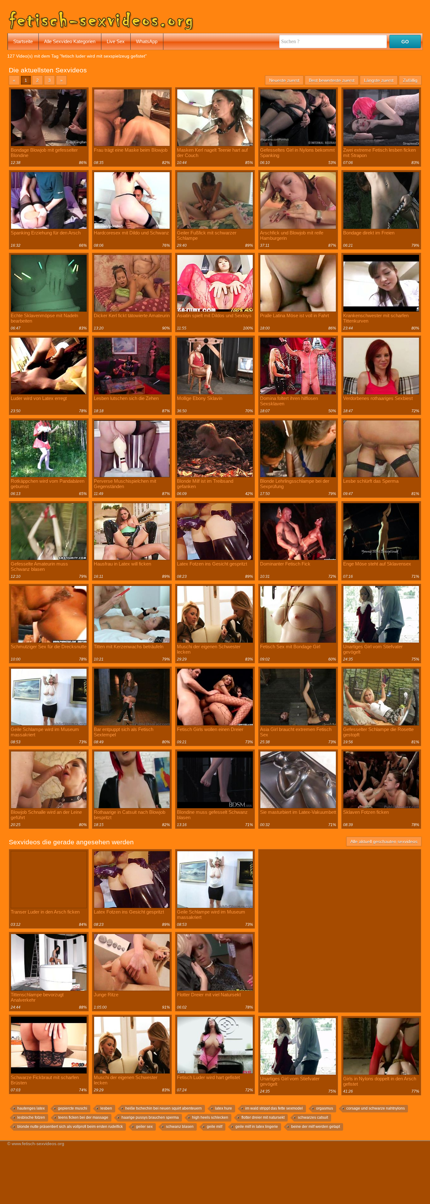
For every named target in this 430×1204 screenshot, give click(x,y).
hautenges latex (31, 1108)
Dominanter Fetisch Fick (285, 563)
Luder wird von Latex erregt (39, 398)
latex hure (223, 1108)
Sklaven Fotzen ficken (366, 812)
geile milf (214, 1126)
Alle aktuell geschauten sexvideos (383, 841)
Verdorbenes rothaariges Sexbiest (378, 398)
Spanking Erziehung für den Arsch (46, 232)
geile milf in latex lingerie (256, 1126)
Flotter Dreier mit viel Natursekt (209, 994)
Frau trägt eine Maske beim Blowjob (130, 150)
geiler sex (144, 1126)
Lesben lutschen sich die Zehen (126, 398)
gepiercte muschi (72, 1108)
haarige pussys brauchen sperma (150, 1117)
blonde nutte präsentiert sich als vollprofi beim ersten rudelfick (70, 1126)
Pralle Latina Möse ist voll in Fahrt (294, 315)
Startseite (23, 41)
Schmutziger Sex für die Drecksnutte (49, 646)
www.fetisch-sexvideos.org (38, 1143)
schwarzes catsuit (313, 1117)
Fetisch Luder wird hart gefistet (208, 1077)
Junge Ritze (106, 994)
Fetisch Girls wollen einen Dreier (210, 729)
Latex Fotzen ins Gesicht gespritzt (212, 563)
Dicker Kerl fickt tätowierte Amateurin (132, 315)
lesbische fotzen (31, 1117)
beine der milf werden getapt (315, 1126)
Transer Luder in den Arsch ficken (45, 911)
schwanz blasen (180, 1126)
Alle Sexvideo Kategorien (69, 41)
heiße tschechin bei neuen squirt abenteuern (163, 1108)
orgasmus (324, 1108)
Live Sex (116, 41)
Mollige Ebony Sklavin (199, 398)
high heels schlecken (210, 1117)
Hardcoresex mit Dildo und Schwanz (131, 232)
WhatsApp (146, 41)
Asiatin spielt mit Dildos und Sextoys (214, 315)
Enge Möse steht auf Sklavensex (377, 563)
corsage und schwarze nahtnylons (375, 1108)
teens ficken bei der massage (83, 1117)
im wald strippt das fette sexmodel (274, 1108)
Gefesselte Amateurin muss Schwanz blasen (39, 566)
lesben (106, 1108)
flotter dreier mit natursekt (263, 1117)
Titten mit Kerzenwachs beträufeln (128, 646)
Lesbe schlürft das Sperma (371, 481)
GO (405, 41)
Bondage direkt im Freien (368, 232)
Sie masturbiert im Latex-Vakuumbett (298, 812)
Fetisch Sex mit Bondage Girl (290, 646)
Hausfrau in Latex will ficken (122, 563)
